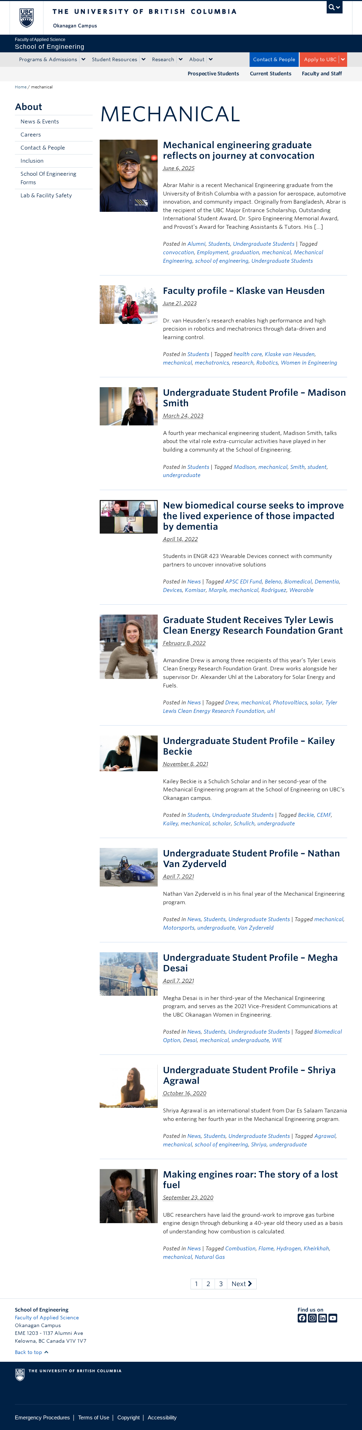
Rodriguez (273, 590)
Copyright (128, 1417)
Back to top (29, 1352)
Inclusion (32, 161)
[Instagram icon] (312, 1321)
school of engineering (222, 261)
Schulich (244, 823)
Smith (297, 467)
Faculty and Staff (322, 73)
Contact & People (274, 59)
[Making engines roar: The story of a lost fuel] (129, 1195)
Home (21, 87)
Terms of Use (93, 1417)
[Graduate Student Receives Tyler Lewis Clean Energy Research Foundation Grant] (129, 646)
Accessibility (162, 1417)
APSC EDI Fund (243, 582)
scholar (221, 823)
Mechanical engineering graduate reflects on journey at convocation (239, 150)
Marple (218, 590)
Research (163, 59)
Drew (231, 702)
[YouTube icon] (332, 1321)
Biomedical (298, 582)
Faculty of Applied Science (47, 1317)
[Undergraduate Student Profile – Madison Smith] (129, 406)
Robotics (267, 363)
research (242, 363)
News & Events (40, 121)
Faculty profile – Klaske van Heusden (244, 290)
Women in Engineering (309, 363)
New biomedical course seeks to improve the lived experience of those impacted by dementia (253, 516)
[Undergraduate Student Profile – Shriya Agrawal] (129, 1086)
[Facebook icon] (302, 1321)
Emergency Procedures (42, 1417)
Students (219, 244)
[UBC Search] (335, 7)
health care (248, 354)
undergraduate (181, 475)
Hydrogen (288, 1248)
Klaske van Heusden (290, 354)
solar (316, 702)
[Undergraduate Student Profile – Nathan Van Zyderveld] (129, 867)
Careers (31, 135)
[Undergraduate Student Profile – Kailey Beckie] (129, 753)
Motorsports (178, 928)
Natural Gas (210, 1257)
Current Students (271, 73)
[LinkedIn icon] (322, 1321)
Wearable (301, 590)
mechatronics (212, 363)
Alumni (196, 244)
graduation (245, 252)
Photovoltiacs (290, 702)
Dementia (327, 582)
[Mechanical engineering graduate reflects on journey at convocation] (129, 175)
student (317, 467)
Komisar (195, 590)
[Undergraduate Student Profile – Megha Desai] (129, 973)
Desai (190, 1040)
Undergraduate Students (263, 244)
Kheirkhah (316, 1248)
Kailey (170, 823)
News (194, 582)
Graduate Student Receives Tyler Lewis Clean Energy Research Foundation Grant (253, 625)
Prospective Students (213, 73)
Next (240, 1283)
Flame (266, 1248)
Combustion (240, 1248)
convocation (178, 252)
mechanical (276, 252)
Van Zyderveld (256, 928)
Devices (172, 590)
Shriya (259, 1144)
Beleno (273, 582)
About (196, 59)
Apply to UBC (320, 59)
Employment (212, 252)
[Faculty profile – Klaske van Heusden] (129, 304)
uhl (271, 711)
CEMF (324, 815)
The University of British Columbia (31, 18)
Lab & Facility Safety (46, 195)
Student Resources (114, 59)
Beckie (306, 815)
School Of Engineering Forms (48, 178)
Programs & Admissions (48, 59)
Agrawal (324, 1136)
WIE (277, 1040)
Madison (245, 467)
